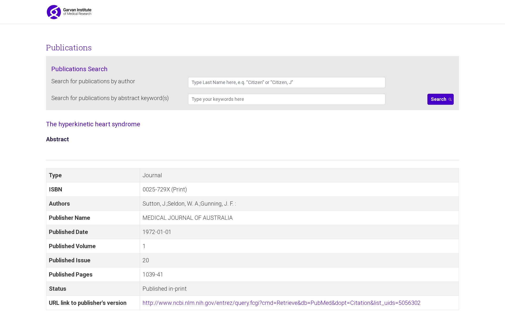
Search (438, 99)
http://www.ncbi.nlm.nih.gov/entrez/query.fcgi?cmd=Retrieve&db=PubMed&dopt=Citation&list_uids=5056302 (282, 303)
